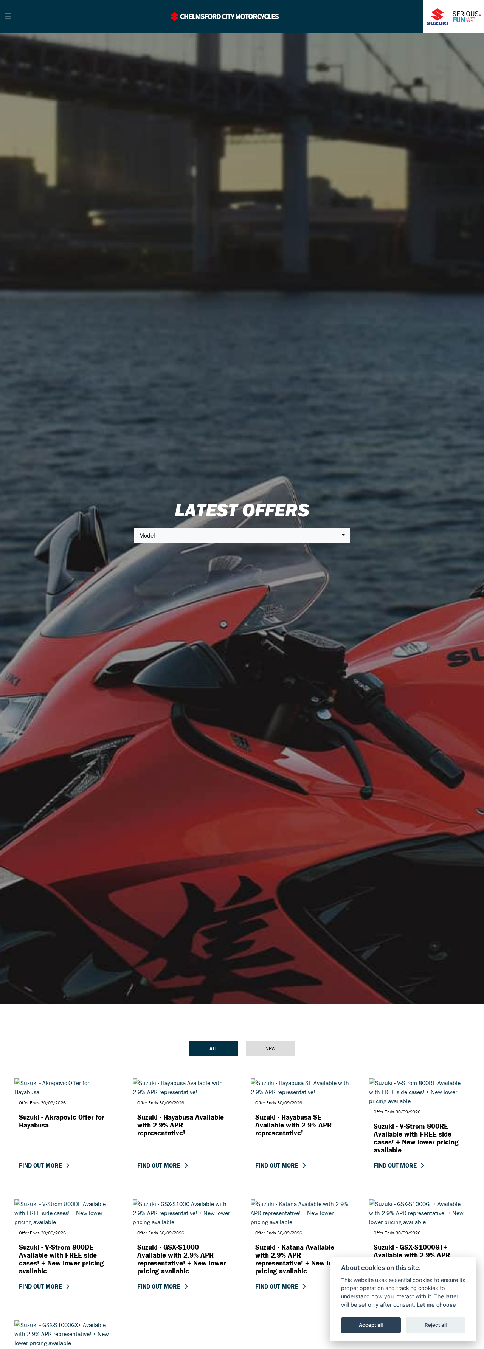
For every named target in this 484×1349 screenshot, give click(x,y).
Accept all (371, 1325)
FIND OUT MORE (40, 1165)
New (270, 1048)
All (213, 1048)
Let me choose (436, 1304)
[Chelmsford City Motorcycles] (224, 15)
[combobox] (242, 535)
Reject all (436, 1325)
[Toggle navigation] (8, 16)
